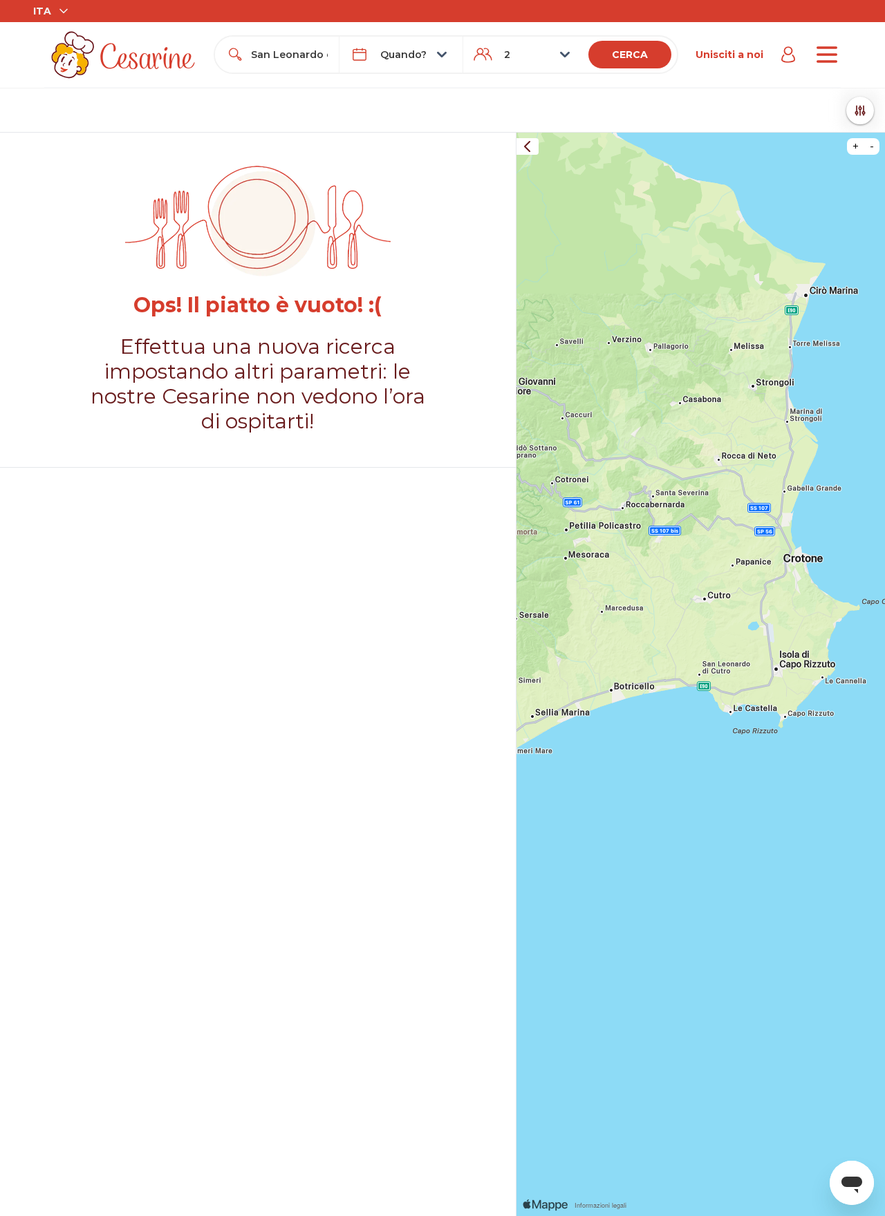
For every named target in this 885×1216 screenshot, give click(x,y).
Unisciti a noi (729, 54)
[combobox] (289, 54)
